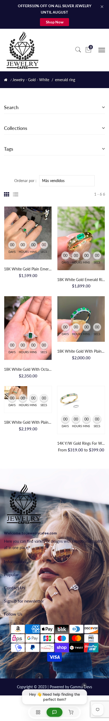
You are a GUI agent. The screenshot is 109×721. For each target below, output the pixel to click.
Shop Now (54, 22)
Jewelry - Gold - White (30, 80)
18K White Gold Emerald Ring (81, 279)
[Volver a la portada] (5, 80)
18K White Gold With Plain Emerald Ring (37, 422)
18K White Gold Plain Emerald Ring (33, 269)
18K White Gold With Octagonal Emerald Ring (42, 369)
